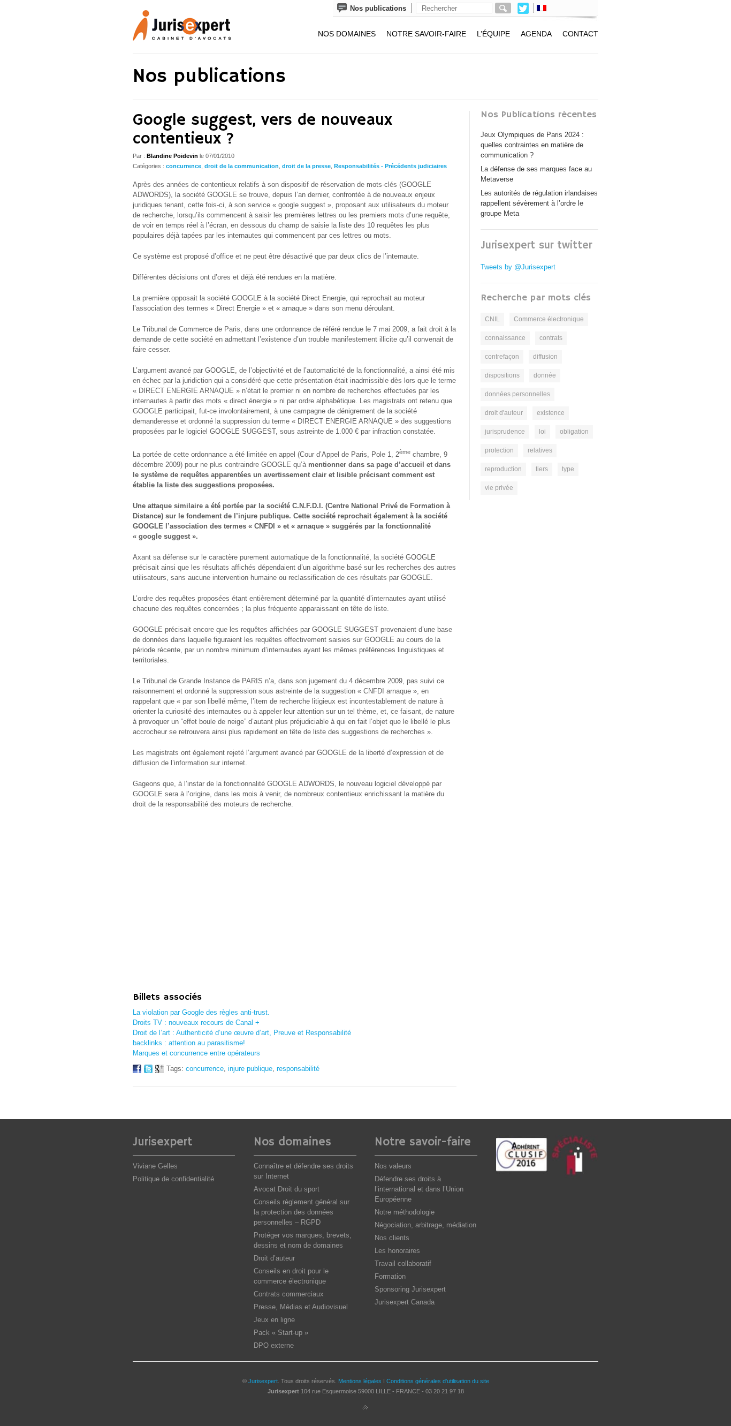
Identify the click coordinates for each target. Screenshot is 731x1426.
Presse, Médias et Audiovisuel (301, 1307)
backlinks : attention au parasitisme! (189, 1043)
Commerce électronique (549, 319)
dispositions (502, 375)
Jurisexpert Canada (405, 1302)
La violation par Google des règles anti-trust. (201, 1012)
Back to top (365, 1408)
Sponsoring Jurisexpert (410, 1289)
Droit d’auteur (274, 1258)
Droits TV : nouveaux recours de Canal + (196, 1022)
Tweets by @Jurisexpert (518, 267)
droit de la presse (306, 166)
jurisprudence (505, 431)
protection (499, 450)
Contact (580, 33)
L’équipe (493, 33)
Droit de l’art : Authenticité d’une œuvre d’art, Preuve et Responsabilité (242, 1033)
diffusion (545, 356)
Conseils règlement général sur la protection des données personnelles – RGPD (301, 1212)
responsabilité (298, 1069)
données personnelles (517, 394)
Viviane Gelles (155, 1166)
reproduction (503, 469)
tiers (542, 469)
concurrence (183, 166)
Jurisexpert (263, 1381)
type (568, 469)
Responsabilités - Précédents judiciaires (390, 166)
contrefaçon (502, 356)
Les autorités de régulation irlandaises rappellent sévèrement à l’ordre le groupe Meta (539, 203)
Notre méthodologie (405, 1212)
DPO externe (274, 1345)
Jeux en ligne (274, 1320)
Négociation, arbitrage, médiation (425, 1225)
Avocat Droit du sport (286, 1189)
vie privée (499, 488)
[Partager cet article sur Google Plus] (159, 1071)
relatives (540, 450)
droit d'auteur (504, 413)
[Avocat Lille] (189, 27)
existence (551, 413)
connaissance (505, 338)
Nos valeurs (393, 1166)
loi (542, 431)
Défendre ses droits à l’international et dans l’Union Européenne (419, 1189)
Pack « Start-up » (281, 1333)
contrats (550, 338)
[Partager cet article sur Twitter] (148, 1071)
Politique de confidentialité (173, 1179)
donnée (545, 375)
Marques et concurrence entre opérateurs (196, 1053)
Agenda (536, 33)
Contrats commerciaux (289, 1294)
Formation (390, 1276)
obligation (574, 431)
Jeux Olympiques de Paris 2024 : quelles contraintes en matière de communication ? (532, 145)
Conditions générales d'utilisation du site (437, 1381)
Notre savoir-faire (426, 33)
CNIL (492, 319)
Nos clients (392, 1238)
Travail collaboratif (403, 1263)
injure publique (250, 1069)
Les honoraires (397, 1251)
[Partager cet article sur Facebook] (137, 1071)
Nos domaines (347, 33)
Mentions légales (360, 1381)
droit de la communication (241, 166)
